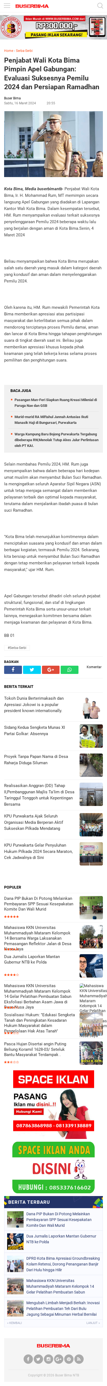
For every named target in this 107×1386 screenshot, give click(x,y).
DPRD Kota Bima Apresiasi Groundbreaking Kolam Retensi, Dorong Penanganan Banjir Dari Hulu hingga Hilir (63, 1264)
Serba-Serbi (24, 51)
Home (8, 51)
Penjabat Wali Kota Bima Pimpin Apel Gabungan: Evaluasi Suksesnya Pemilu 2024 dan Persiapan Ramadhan (51, 73)
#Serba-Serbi (17, 648)
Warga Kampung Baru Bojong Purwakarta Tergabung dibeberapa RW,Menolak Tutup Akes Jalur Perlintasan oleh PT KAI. (56, 440)
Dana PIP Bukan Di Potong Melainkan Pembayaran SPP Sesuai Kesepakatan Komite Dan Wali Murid (38, 904)
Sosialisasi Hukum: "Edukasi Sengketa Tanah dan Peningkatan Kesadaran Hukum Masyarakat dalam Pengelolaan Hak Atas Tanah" (39, 1023)
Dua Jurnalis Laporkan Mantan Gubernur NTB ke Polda (32, 959)
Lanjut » (93, 1323)
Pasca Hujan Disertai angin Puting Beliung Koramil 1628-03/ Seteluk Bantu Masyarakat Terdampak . (35, 1049)
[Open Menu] (7, 6)
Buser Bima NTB (67, 1375)
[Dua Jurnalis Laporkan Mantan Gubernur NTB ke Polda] (91, 966)
